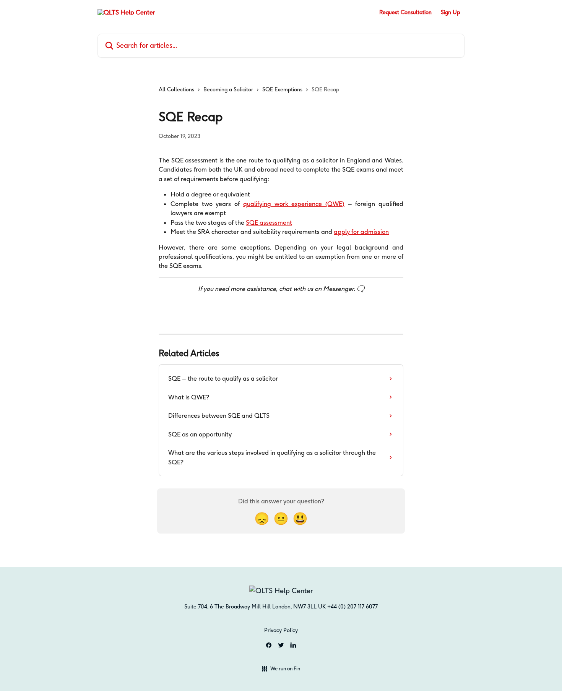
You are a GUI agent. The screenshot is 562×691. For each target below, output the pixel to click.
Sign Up (450, 12)
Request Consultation (405, 12)
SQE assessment (269, 222)
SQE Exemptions (282, 89)
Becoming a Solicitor (228, 89)
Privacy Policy (281, 630)
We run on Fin (285, 668)
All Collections (176, 89)
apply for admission (361, 231)
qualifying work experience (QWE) (293, 204)
